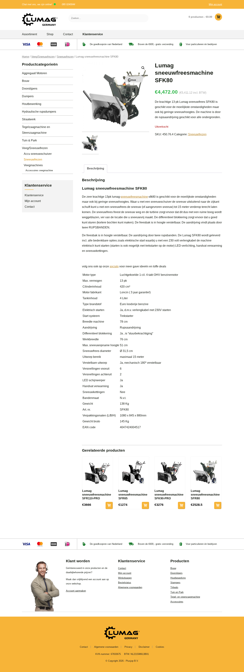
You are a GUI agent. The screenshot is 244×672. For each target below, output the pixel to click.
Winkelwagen (125, 578)
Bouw (25, 80)
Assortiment (29, 34)
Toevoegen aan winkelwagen (109, 505)
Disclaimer (144, 647)
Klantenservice (93, 34)
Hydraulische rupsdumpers (39, 111)
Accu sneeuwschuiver (38, 153)
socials (114, 266)
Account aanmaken (76, 590)
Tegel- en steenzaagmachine (185, 597)
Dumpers (28, 96)
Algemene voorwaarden (130, 587)
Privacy (128, 647)
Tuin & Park (29, 140)
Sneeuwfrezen (65, 56)
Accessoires (176, 601)
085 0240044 (68, 4)
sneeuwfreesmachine (134, 196)
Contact (68, 34)
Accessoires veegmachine (39, 170)
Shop (50, 34)
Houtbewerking (31, 103)
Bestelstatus (124, 582)
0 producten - (200, 16)
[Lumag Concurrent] (40, 19)
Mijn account (215, 4)
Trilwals (174, 587)
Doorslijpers (29, 88)
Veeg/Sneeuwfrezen (43, 56)
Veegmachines (33, 165)
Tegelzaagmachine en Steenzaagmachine (36, 129)
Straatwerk (29, 119)
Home (25, 56)
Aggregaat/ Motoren (34, 73)
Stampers (175, 582)
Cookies (160, 647)
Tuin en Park (177, 592)
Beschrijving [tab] (95, 168)
